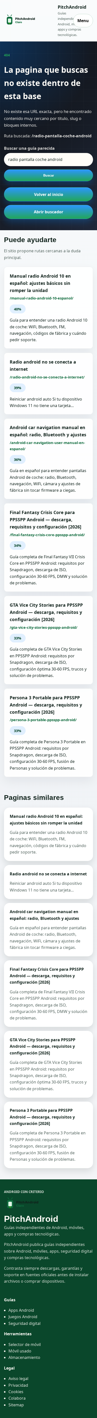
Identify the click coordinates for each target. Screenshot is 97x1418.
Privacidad (18, 1385)
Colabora (17, 1398)
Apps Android (21, 1310)
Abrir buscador (48, 212)
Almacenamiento (24, 1357)
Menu (83, 20)
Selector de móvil (24, 1344)
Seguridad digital (24, 1323)
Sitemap (16, 1405)
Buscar (48, 175)
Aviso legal (18, 1378)
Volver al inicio (48, 194)
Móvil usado (19, 1351)
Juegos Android (22, 1316)
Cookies (15, 1391)
